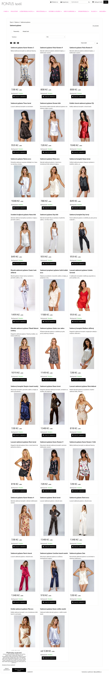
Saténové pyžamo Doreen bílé (50, 103)
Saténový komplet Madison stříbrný (82, 328)
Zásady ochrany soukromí (8, 665)
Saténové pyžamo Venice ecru (21, 159)
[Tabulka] (18, 43)
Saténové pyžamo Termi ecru (79, 498)
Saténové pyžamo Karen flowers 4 (22, 498)
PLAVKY (93, 11)
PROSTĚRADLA (40, 11)
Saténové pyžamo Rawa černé (50, 386)
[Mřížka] (11, 43)
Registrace (65, 2)
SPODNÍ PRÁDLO (83, 11)
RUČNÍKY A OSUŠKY (54, 11)
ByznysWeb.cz (97, 672)
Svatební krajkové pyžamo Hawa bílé (23, 215)
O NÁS (5, 11)
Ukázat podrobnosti (7, 669)
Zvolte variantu (20, 96)
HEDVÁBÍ (102, 11)
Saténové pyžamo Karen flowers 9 (51, 442)
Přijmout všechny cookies (19, 670)
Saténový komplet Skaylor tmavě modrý (24, 386)
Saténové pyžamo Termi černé (50, 498)
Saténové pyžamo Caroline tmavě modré (54, 553)
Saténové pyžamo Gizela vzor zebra (52, 328)
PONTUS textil (12, 4)
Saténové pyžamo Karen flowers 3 (22, 48)
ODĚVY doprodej (69, 11)
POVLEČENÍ (14, 11)
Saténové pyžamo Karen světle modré (53, 609)
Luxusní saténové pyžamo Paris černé (23, 442)
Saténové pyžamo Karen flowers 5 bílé (83, 442)
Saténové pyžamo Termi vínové (21, 553)
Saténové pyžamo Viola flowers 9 (51, 48)
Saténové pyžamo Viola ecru (49, 159)
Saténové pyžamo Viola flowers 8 (81, 48)
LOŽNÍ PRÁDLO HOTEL (26, 11)
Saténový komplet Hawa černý (80, 159)
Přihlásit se (54, 2)
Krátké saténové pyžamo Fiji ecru (22, 609)
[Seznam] (14, 43)
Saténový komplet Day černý (79, 215)
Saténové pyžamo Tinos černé (21, 103)
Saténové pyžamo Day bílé (49, 215)
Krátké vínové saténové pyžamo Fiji (82, 103)
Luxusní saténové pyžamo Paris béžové (83, 386)
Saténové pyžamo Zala (77, 553)
